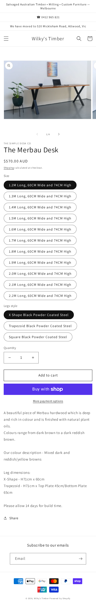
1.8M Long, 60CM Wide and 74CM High (40, 251)
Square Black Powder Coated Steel (38, 337)
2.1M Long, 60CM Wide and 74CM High (40, 284)
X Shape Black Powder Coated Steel (39, 315)
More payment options (48, 401)
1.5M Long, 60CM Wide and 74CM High (40, 218)
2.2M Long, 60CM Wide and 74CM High (40, 295)
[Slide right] (58, 134)
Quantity (10, 348)
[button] (6, 38)
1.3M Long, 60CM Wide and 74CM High (40, 196)
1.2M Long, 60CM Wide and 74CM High (40, 185)
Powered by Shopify (59, 598)
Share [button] (13, 518)
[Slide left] (37, 134)
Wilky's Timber (41, 598)
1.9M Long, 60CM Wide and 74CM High (40, 262)
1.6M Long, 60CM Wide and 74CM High (40, 229)
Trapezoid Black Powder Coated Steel (40, 326)
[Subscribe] (80, 558)
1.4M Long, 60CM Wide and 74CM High (40, 207)
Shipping (9, 167)
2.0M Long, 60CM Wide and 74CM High (40, 273)
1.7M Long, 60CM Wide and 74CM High (40, 240)
